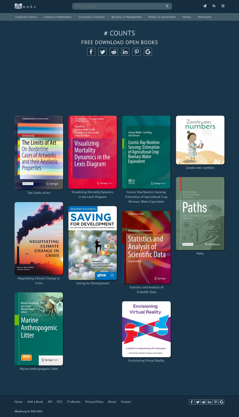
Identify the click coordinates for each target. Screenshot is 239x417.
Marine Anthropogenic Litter (39, 369)
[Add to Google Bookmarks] (148, 55)
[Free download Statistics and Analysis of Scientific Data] (146, 247)
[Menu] (223, 6)
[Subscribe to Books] (204, 6)
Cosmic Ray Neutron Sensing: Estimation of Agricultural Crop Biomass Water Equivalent (146, 197)
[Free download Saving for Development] (92, 243)
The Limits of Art (38, 193)
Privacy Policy (94, 402)
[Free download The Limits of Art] (39, 152)
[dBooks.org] (25, 8)
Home (19, 402)
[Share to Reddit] (114, 55)
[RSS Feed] (214, 6)
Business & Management (127, 17)
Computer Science (26, 17)
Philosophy (204, 17)
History (186, 17)
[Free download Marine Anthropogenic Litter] (39, 328)
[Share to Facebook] (91, 55)
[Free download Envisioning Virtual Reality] (146, 329)
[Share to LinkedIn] (125, 55)
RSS (59, 402)
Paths (200, 253)
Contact (126, 402)
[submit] (167, 6)
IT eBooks (73, 402)
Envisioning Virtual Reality (146, 360)
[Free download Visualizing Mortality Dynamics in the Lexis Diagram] (92, 152)
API (50, 402)
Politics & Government (162, 17)
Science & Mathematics (58, 17)
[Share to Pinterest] (136, 55)
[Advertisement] (119, 85)
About (112, 402)
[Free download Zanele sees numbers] (200, 140)
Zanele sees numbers (200, 168)
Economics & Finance (92, 17)
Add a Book (35, 402)
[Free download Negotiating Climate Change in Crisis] (39, 238)
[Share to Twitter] (102, 55)
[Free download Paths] (200, 213)
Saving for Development (92, 283)
